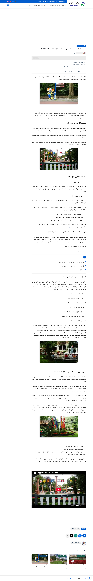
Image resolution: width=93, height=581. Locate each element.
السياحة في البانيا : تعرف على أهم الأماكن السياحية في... (71, 266)
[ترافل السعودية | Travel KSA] (76, 4)
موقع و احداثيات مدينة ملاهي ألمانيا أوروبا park (73, 66)
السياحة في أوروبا (42, 5)
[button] (80, 535)
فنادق (35, 5)
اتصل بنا (39, 1)
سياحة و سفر (62, 5)
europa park (70, 227)
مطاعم (31, 5)
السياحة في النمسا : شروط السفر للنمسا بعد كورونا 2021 (70, 271)
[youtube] (10, 1)
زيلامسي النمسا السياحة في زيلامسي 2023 (60, 567)
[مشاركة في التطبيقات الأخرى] (67, 535)
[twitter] (15, 1)
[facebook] (13, 1)
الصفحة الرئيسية (62, 1)
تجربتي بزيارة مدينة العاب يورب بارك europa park (72, 71)
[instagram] (8, 1)
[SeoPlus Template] (85, 578)
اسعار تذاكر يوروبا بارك (78, 64)
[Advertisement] (46, 27)
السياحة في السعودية (52, 5)
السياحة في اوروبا (81, 45)
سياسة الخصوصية (53, 1)
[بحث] (8, 6)
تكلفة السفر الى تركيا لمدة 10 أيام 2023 (78, 567)
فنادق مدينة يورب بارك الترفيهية (76, 69)
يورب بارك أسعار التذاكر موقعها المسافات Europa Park (40, 567)
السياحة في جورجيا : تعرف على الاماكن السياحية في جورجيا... (70, 262)
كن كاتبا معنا (45, 1)
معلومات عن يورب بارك (78, 62)
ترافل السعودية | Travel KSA (66, 578)
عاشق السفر (79, 53)
